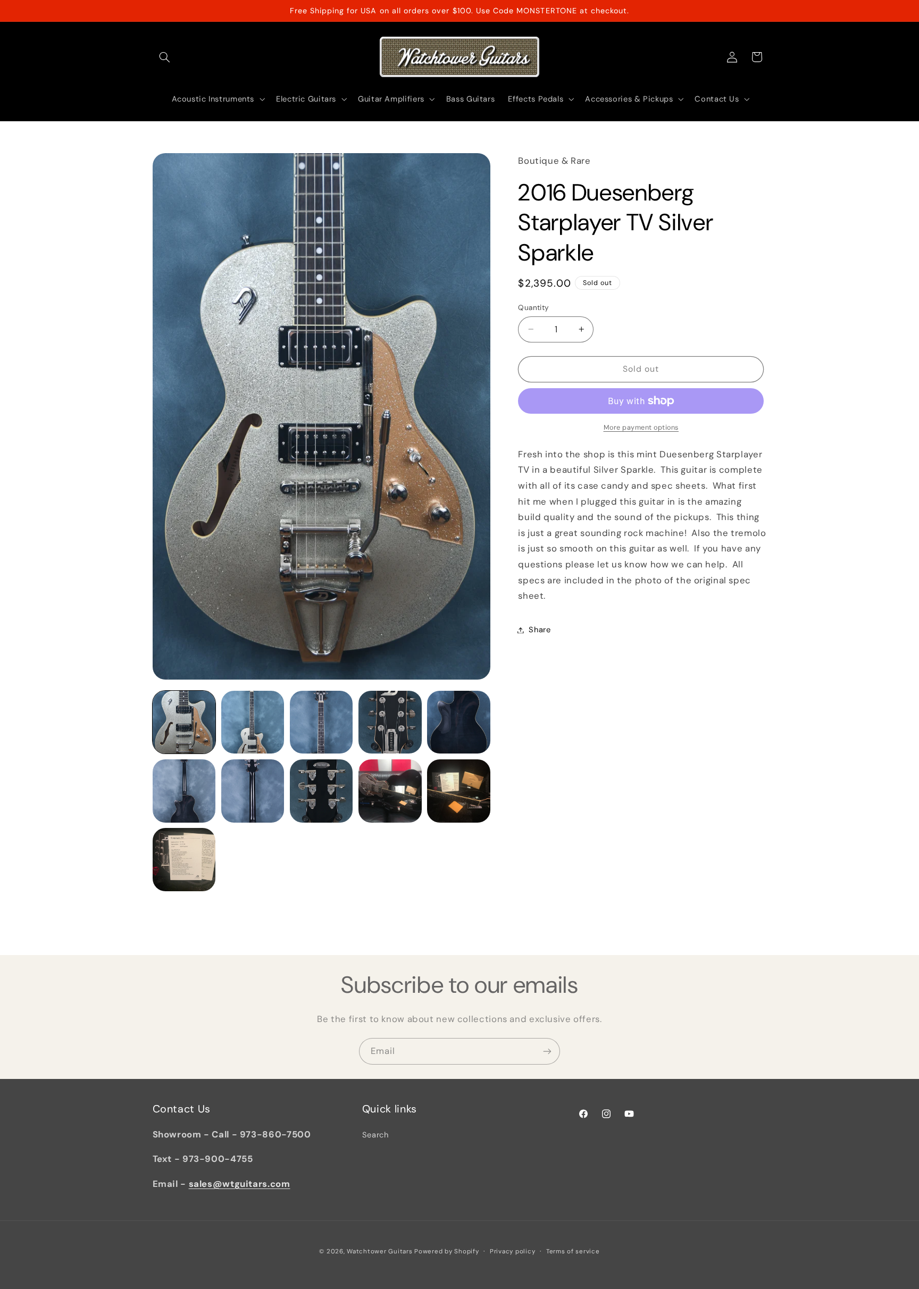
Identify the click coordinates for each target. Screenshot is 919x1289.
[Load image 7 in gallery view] (253, 791)
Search (375, 1135)
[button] (165, 57)
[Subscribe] (547, 1051)
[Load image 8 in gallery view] (321, 791)
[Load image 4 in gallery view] (390, 722)
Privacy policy (512, 1251)
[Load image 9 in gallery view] (390, 791)
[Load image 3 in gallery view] (321, 722)
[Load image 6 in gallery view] (184, 791)
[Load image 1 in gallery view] (184, 722)
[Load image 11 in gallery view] (184, 859)
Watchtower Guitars (379, 1251)
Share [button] (539, 629)
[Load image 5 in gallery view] (458, 722)
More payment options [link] (641, 427)
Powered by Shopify (446, 1251)
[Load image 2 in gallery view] (253, 722)
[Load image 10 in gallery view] (458, 791)
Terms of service (573, 1251)
